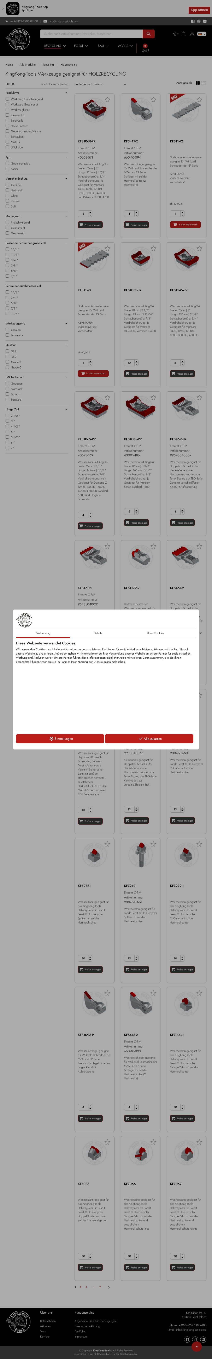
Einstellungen (64, 738)
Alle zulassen (153, 738)
